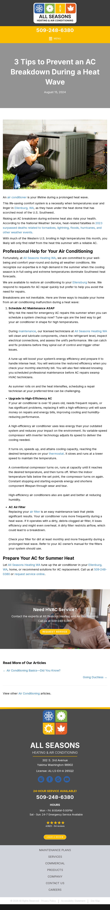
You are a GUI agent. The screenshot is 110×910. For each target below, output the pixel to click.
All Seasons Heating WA (39, 258)
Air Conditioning (29, 693)
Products (55, 870)
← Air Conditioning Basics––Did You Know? (31, 670)
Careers (55, 889)
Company (55, 876)
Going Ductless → (95, 677)
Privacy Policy (48, 900)
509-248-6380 (55, 30)
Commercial (55, 863)
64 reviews (59, 826)
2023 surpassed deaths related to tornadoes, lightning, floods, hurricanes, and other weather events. (52, 227)
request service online (29, 574)
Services (55, 856)
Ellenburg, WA (24, 208)
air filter (35, 511)
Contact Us (55, 883)
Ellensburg (79, 282)
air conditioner (17, 197)
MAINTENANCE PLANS (55, 850)
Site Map (95, 900)
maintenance (27, 331)
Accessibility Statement (73, 900)
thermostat (56, 453)
